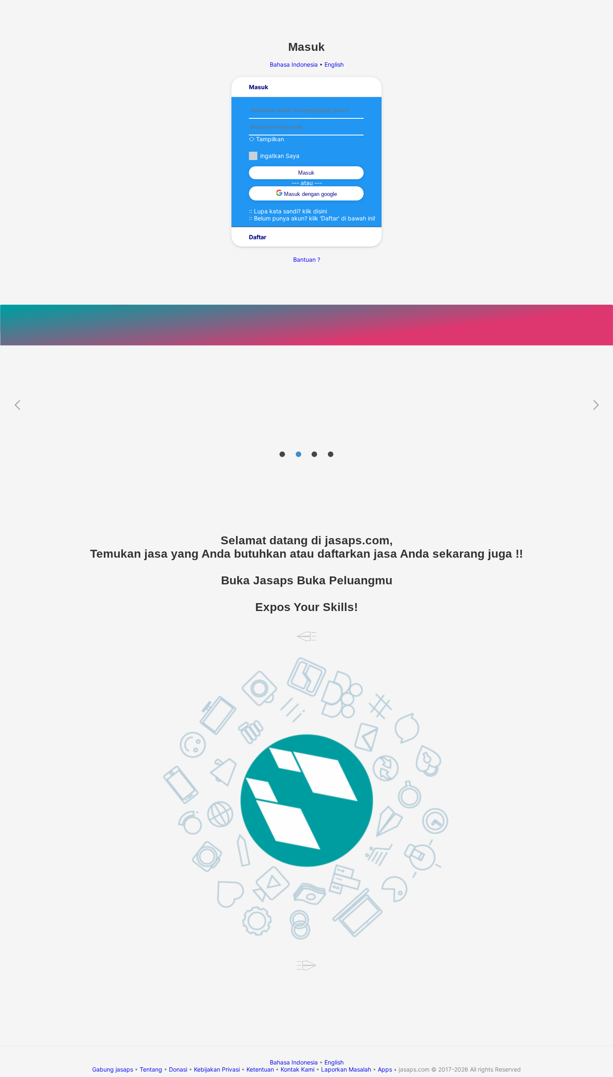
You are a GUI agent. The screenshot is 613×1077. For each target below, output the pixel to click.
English (334, 64)
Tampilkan (269, 139)
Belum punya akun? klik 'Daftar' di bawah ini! (314, 218)
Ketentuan (260, 1069)
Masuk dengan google (309, 194)
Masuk (306, 173)
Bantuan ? (306, 259)
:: (288, 211)
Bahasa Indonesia (294, 64)
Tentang (151, 1069)
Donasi (178, 1069)
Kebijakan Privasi (217, 1069)
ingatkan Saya (279, 155)
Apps (385, 1069)
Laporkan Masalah (346, 1069)
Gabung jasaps (112, 1069)
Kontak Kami (297, 1069)
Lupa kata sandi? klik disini (290, 211)
